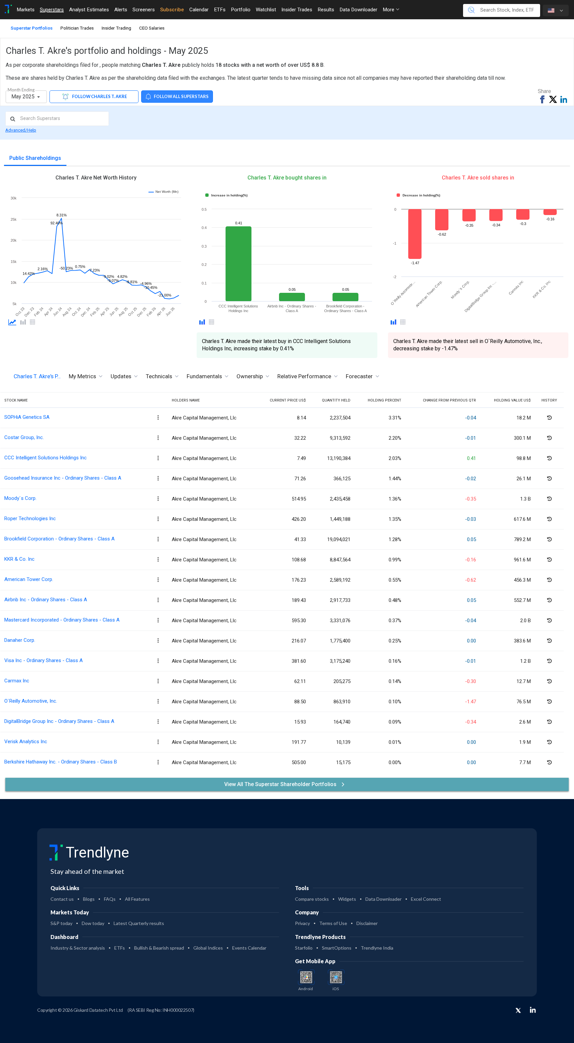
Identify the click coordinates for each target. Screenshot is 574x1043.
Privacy (302, 923)
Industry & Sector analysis (77, 948)
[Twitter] (518, 1011)
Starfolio (304, 948)
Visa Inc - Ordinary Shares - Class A (43, 660)
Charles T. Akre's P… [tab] (37, 376)
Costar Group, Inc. (24, 437)
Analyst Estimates (89, 10)
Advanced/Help (20, 130)
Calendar (199, 10)
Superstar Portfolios (31, 28)
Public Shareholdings (35, 158)
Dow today (93, 923)
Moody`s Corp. (20, 498)
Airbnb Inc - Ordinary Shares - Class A (45, 600)
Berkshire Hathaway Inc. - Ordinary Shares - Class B (60, 762)
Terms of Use (333, 923)
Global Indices (208, 948)
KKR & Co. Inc (19, 559)
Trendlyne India (377, 948)
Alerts (120, 10)
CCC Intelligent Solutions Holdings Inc (45, 458)
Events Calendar (249, 948)
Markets (26, 10)
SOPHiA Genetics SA (26, 417)
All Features (137, 899)
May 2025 (23, 96)
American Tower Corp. (28, 579)
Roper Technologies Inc (30, 519)
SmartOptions (336, 948)
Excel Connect (426, 899)
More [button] (389, 10)
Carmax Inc (16, 681)
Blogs (89, 899)
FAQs (110, 899)
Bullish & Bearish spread (159, 948)
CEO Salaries (151, 28)
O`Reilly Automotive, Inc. (30, 701)
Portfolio (240, 10)
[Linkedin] (533, 1010)
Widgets (347, 899)
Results (326, 10)
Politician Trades (77, 28)
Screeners (144, 10)
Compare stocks (312, 899)
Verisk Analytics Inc (25, 742)
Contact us (62, 899)
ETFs (220, 10)
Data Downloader (358, 10)
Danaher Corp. (19, 640)
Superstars (52, 10)
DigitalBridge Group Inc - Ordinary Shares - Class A (59, 721)
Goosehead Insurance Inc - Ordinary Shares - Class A (62, 478)
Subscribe (172, 10)
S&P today (61, 923)
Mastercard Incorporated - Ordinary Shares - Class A (62, 620)
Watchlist (266, 10)
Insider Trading (116, 28)
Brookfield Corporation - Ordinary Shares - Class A (59, 539)
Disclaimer (367, 923)
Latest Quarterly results (139, 923)
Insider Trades (296, 10)
